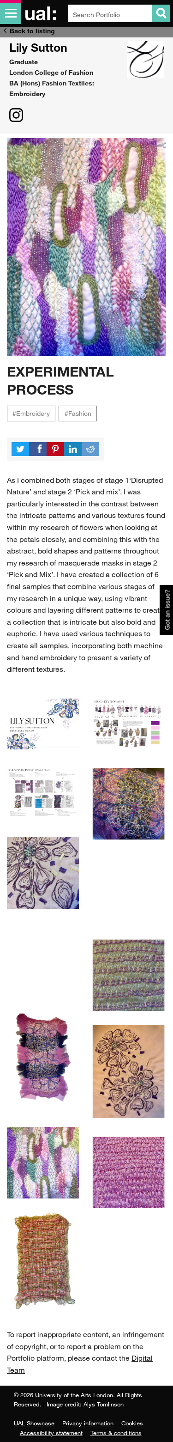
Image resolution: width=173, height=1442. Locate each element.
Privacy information (87, 1423)
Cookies (132, 1423)
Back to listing (32, 31)
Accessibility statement (51, 1432)
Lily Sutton (38, 47)
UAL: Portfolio (42, 13)
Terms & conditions (116, 1432)
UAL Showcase (34, 1423)
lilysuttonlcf (16, 115)
